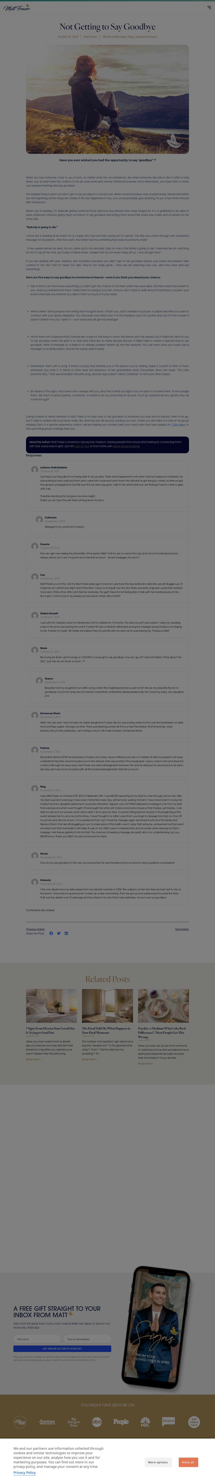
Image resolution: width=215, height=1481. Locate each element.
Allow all (188, 1462)
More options (158, 1462)
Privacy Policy (24, 1472)
